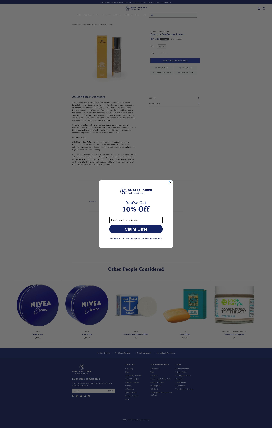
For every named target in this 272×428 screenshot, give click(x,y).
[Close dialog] (170, 182)
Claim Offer (136, 229)
